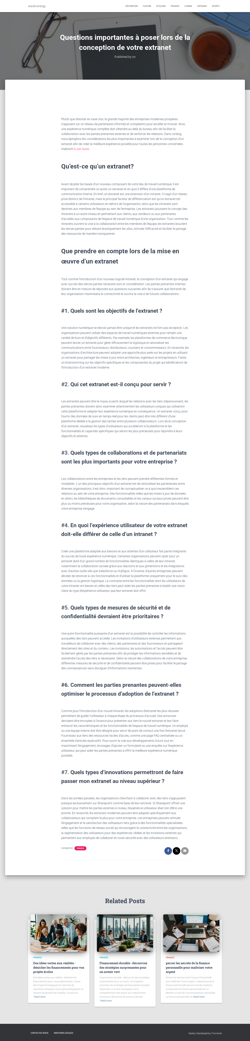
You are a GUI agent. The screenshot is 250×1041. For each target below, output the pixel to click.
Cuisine (188, 6)
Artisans (202, 6)
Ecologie (161, 6)
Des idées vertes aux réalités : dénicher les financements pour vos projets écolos (58, 967)
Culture (147, 6)
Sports (215, 6)
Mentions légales (63, 1033)
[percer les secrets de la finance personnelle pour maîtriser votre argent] (191, 933)
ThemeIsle (216, 1033)
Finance (175, 6)
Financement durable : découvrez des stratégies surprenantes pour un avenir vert (123, 967)
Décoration (132, 6)
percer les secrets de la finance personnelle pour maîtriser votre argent (189, 967)
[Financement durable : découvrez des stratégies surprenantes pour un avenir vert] (125, 933)
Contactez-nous (39, 1033)
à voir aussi (81, 149)
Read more (39, 996)
